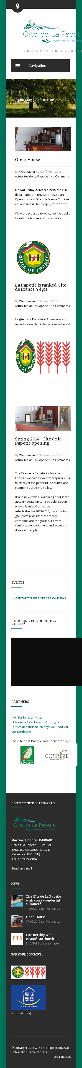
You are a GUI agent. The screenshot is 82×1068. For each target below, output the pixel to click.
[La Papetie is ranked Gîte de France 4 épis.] (33, 281)
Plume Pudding (37, 1052)
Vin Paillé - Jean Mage (28, 717)
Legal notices (62, 1057)
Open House (27, 159)
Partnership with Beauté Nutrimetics (41, 937)
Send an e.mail (21, 868)
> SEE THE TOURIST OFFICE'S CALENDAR (40, 598)
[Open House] (43, 156)
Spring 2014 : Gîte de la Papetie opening (38, 441)
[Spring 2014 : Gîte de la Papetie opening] (43, 435)
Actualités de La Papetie (31, 176)
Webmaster (27, 171)
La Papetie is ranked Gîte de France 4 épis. (40, 287)
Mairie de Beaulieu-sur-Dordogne (36, 722)
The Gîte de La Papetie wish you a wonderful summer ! (43, 900)
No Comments (60, 176)
